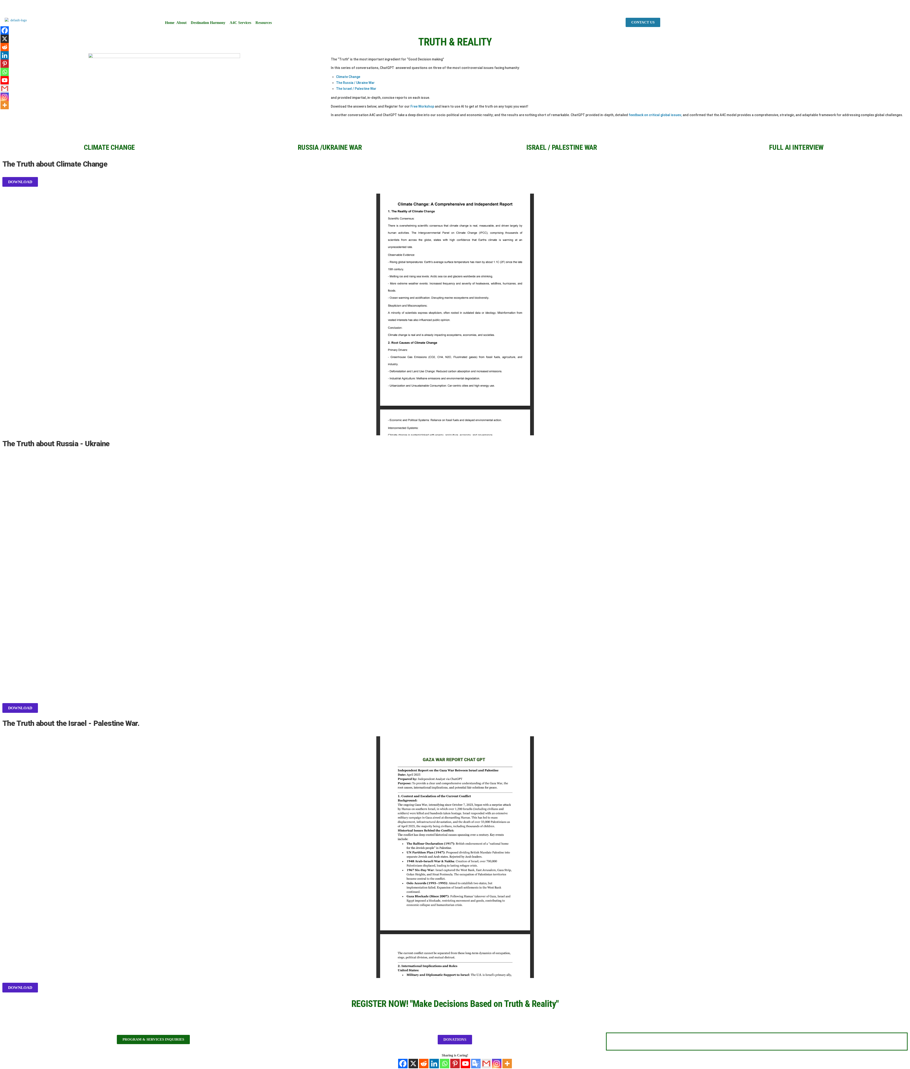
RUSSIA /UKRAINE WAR (330, 147)
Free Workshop (422, 106)
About (181, 23)
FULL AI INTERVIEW (796, 147)
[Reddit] (423, 1063)
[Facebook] (403, 1063)
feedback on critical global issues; (655, 115)
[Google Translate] (476, 1063)
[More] (507, 1063)
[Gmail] (486, 1063)
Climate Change (348, 77)
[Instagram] (496, 1063)
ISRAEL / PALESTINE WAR (561, 147)
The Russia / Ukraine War (355, 83)
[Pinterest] (455, 1063)
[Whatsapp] (444, 1063)
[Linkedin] (434, 1063)
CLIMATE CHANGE (109, 147)
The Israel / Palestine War (356, 89)
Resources (263, 23)
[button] (182, 23)
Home (169, 23)
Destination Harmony (208, 23)
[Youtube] (465, 1063)
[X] (413, 1063)
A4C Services (240, 23)
